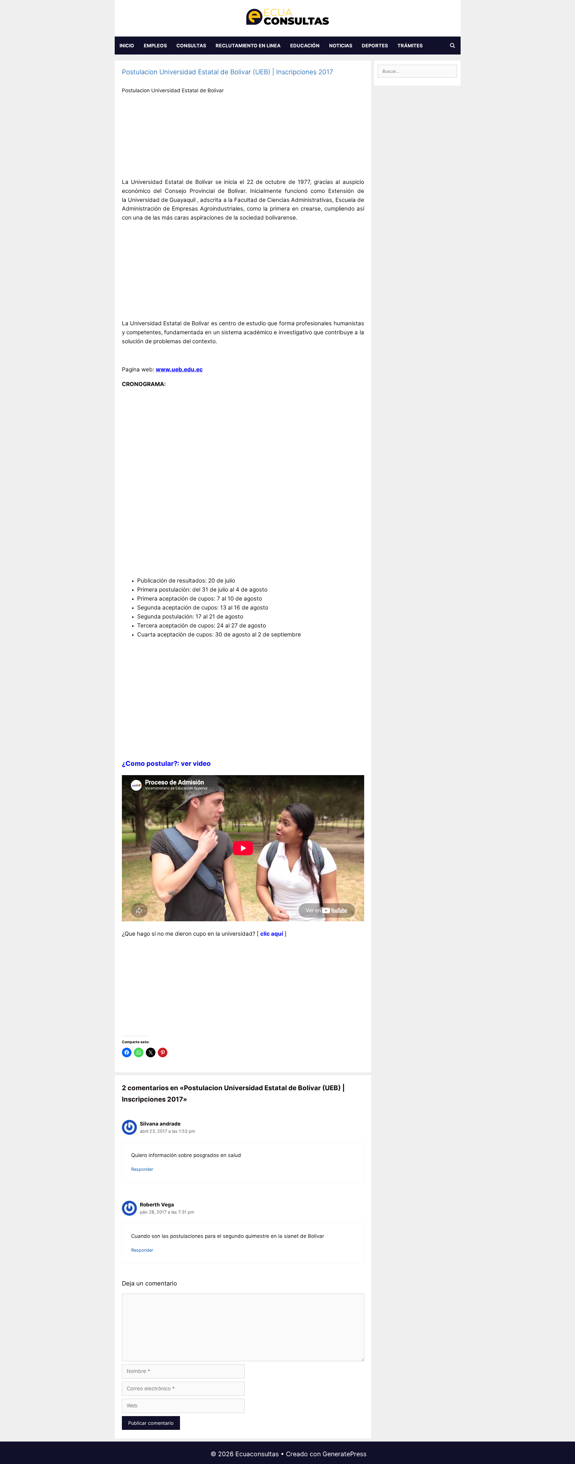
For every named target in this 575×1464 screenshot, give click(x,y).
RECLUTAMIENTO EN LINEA (248, 46)
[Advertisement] (243, 137)
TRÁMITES (410, 46)
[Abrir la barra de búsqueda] (453, 46)
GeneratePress (345, 1454)
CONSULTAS (191, 46)
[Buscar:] (417, 71)
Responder (142, 1169)
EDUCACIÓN (305, 46)
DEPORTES (375, 46)
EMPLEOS (155, 46)
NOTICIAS (340, 46)
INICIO (126, 46)
